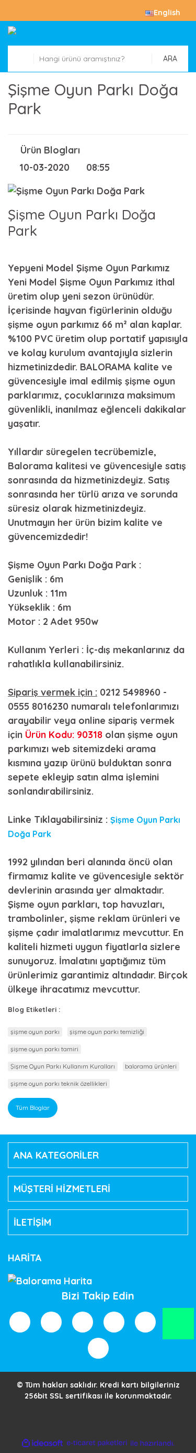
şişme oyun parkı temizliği (107, 1032)
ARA (170, 58)
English (167, 12)
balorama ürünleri (151, 1066)
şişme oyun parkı (35, 1032)
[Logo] (98, 33)
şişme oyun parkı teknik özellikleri (58, 1083)
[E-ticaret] (97, 1443)
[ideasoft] (42, 1443)
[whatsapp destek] (178, 1329)
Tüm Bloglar (33, 1107)
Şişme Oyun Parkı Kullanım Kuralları (62, 1066)
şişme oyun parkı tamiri (44, 1049)
